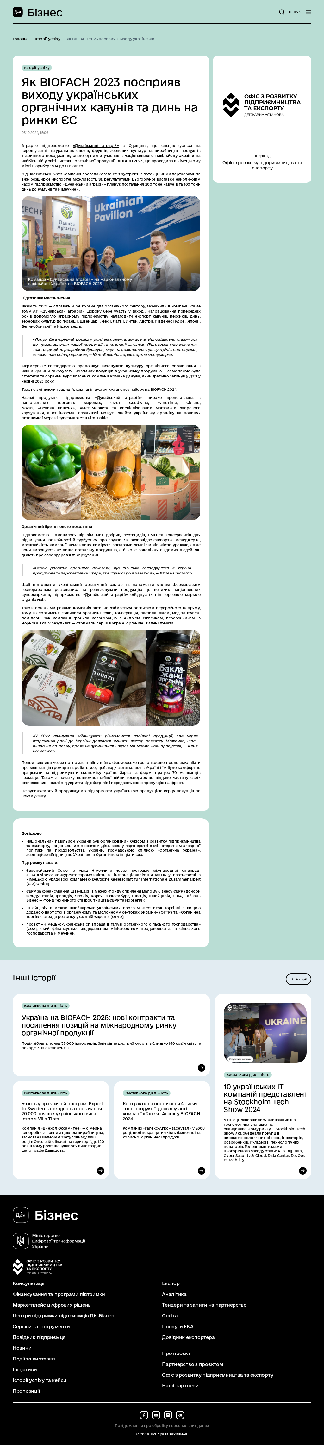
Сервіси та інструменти (41, 1326)
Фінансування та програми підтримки (59, 1294)
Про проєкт (176, 1353)
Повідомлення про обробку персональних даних (162, 1425)
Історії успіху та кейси (39, 1380)
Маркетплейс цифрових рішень (52, 1305)
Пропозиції (26, 1391)
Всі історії (298, 979)
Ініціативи (25, 1369)
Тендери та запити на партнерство (204, 1305)
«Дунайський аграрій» (96, 145)
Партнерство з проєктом (192, 1364)
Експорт (172, 1283)
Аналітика (174, 1294)
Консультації (28, 1283)
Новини (22, 1348)
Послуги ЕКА (177, 1326)
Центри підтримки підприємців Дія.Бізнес (63, 1316)
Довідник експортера (188, 1337)
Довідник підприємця (39, 1337)
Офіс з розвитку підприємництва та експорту (217, 1375)
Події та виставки (34, 1359)
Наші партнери (180, 1386)
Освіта (170, 1316)
